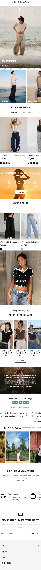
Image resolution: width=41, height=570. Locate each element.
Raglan (20, 286)
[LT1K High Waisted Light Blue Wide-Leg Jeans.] (31, 226)
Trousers (13, 112)
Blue (22, 249)
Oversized (20, 275)
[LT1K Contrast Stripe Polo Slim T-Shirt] (6, 338)
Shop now (20, 192)
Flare (33, 207)
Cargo (18, 207)
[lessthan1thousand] (20, 9)
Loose (26, 207)
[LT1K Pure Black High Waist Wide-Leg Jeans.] (10, 226)
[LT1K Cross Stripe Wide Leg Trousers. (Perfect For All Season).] (13, 135)
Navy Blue (1, 163)
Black (6, 163)
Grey (9, 163)
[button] (37, 9)
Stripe (20, 291)
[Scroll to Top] (37, 559)
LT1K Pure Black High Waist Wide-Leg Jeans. (9, 242)
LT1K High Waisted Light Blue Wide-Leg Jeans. (29, 242)
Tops (29, 112)
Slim (20, 264)
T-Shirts (22, 112)
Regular (20, 269)
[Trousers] (13, 86)
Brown (4, 163)
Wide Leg (10, 207)
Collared (20, 280)
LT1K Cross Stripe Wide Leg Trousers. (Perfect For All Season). (13, 156)
